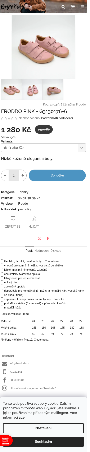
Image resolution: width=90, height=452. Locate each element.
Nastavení (43, 428)
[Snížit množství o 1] (5, 175)
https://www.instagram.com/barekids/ (33, 388)
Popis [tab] (29, 250)
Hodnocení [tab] (42, 250)
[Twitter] (39, 238)
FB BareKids (17, 379)
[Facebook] (47, 238)
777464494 (16, 371)
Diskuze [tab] (55, 250)
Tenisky (23, 192)
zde (21, 417)
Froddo (81, 104)
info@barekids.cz (19, 363)
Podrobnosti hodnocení (57, 118)
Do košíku (57, 175)
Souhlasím (43, 442)
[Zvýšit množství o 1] (22, 175)
